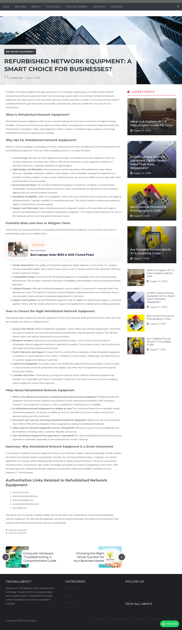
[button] (178, 7)
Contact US (116, 6)
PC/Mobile (70, 602)
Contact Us (170, 618)
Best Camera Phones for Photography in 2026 (160, 317)
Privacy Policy (53, 6)
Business (70, 595)
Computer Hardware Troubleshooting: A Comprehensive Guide (39, 557)
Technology (71, 588)
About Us (36, 6)
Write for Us (99, 6)
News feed (20, 6)
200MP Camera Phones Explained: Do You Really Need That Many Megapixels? (161, 297)
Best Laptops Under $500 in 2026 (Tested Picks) (62, 254)
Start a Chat (172, 624)
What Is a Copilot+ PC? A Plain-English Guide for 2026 (160, 273)
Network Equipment (20, 51)
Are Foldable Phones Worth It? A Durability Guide (159, 341)
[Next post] (121, 557)
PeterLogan (18, 78)
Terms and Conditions (76, 6)
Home (6, 6)
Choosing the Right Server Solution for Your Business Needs (88, 557)
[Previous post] (5, 557)
